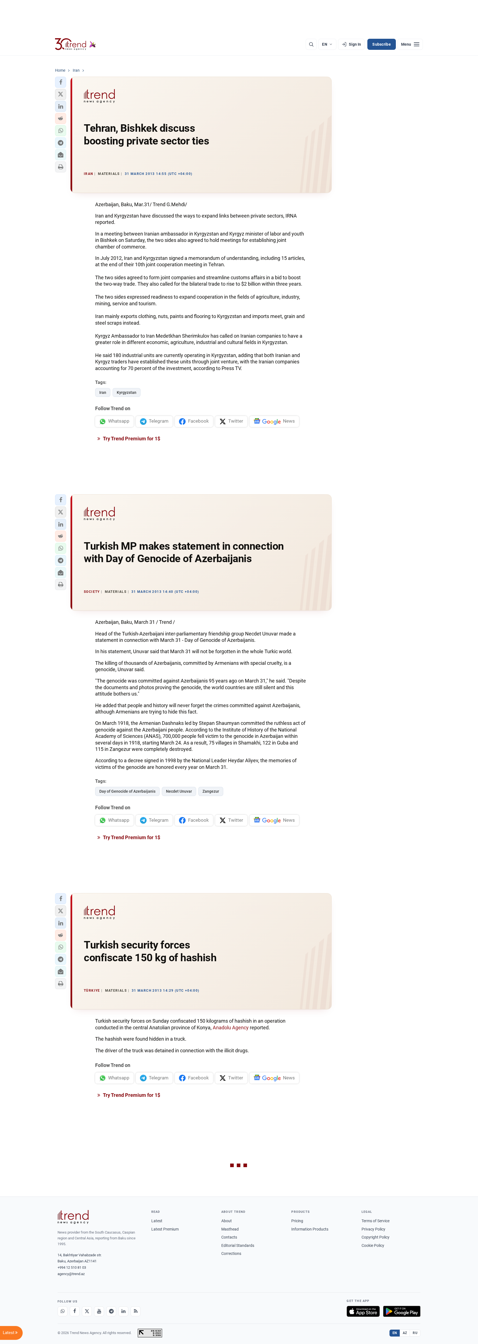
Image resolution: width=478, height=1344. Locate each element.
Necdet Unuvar (179, 791)
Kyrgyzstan (126, 392)
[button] (60, 82)
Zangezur (210, 791)
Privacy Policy (373, 1229)
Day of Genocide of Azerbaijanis (127, 791)
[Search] (311, 44)
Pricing (297, 1221)
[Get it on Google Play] (401, 1311)
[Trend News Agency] (73, 1217)
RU (415, 1333)
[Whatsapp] (62, 1311)
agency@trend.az (71, 1274)
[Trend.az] (75, 44)
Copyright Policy (375, 1237)
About (226, 1221)
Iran (102, 392)
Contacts (229, 1237)
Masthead (230, 1229)
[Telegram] (111, 1311)
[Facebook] (75, 1311)
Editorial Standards (237, 1245)
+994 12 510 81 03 (72, 1267)
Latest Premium (165, 1229)
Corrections (231, 1253)
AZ (405, 1333)
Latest (156, 1221)
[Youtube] (99, 1311)
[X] (87, 1311)
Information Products (309, 1229)
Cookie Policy (373, 1245)
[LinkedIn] (123, 1311)
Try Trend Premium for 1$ (131, 438)
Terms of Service (375, 1221)
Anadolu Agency (231, 1027)
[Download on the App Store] (363, 1311)
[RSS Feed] (136, 1311)
